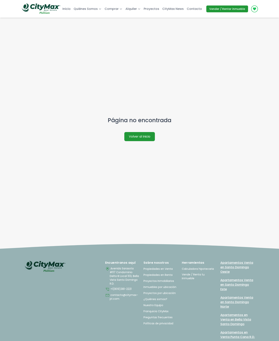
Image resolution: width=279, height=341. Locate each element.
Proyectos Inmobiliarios (158, 281)
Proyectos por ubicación (159, 293)
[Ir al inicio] (45, 266)
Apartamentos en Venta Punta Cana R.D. (237, 334)
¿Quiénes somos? (155, 299)
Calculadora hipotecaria (198, 269)
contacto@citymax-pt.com (121, 297)
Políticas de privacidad (158, 323)
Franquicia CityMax (156, 311)
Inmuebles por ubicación (159, 287)
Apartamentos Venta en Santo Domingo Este (236, 284)
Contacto (194, 9)
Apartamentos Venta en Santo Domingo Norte (236, 302)
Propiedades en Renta (158, 275)
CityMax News (173, 9)
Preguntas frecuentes (158, 317)
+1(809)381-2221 (118, 289)
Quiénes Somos (86, 9)
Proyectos (151, 9)
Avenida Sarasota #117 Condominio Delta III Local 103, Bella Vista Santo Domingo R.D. (122, 276)
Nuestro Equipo (153, 305)
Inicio (66, 9)
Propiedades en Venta (158, 269)
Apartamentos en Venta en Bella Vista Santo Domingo (235, 319)
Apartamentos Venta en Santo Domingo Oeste (236, 267)
